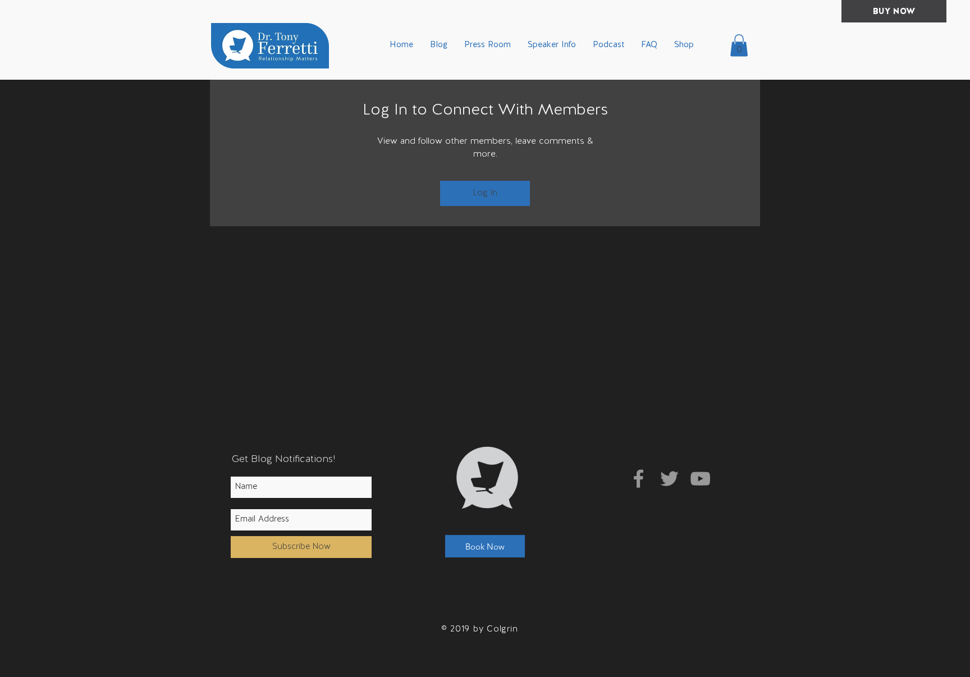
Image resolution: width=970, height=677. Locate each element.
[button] (739, 45)
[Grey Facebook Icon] (638, 478)
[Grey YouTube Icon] (700, 478)
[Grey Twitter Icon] (669, 478)
